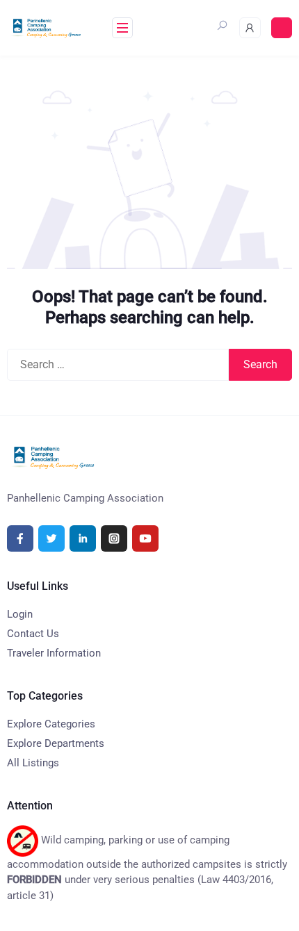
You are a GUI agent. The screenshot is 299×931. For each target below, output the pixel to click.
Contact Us (33, 633)
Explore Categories (51, 724)
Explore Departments (55, 743)
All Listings (33, 763)
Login (20, 614)
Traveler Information (54, 653)
